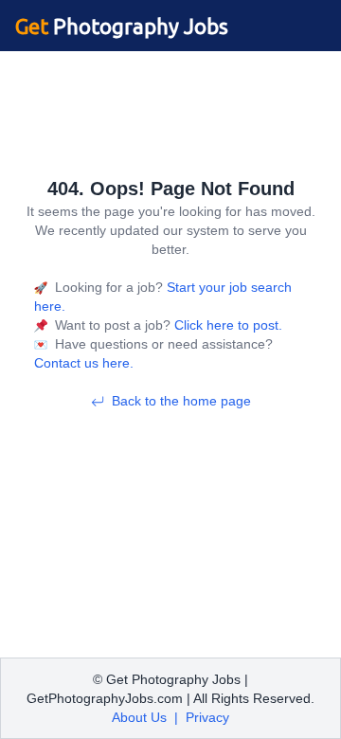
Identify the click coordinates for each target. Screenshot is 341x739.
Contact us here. (84, 362)
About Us (139, 717)
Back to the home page (181, 400)
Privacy (207, 717)
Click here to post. (226, 325)
